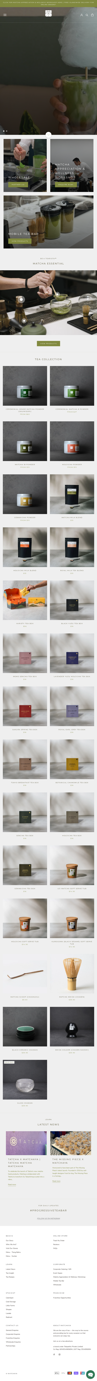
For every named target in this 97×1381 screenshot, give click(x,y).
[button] (84, 17)
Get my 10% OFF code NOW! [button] (48, 59)
